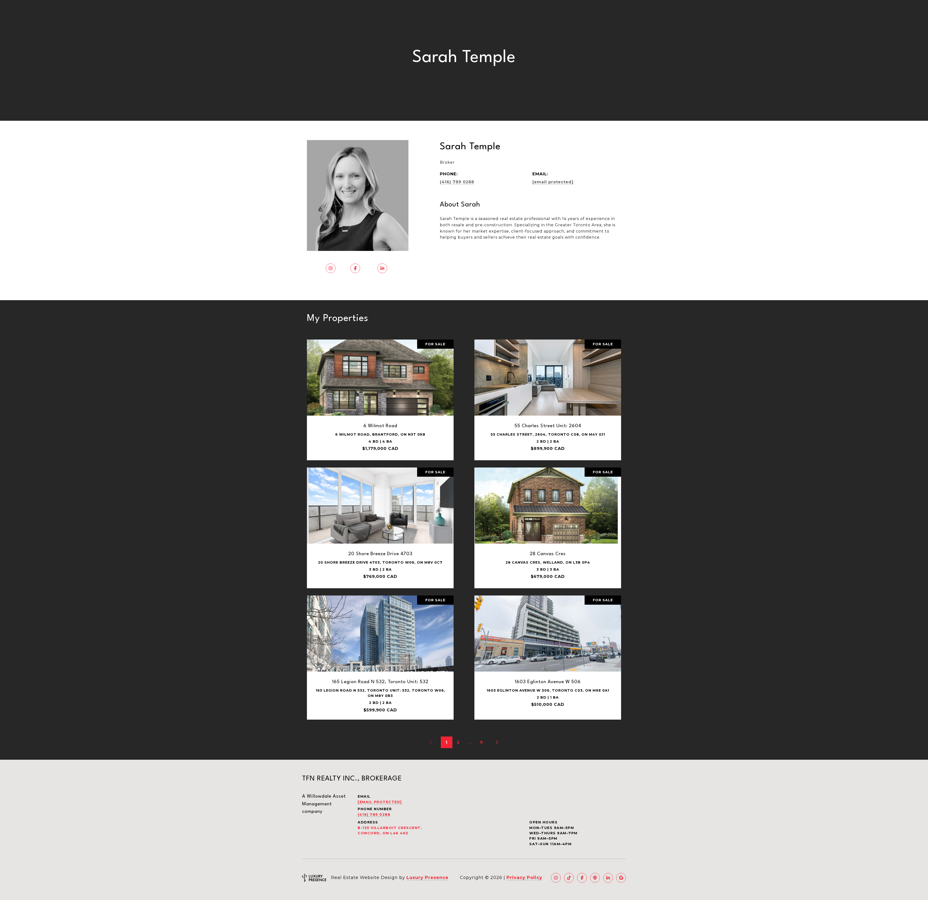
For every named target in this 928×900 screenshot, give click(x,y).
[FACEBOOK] (582, 878)
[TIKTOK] (569, 878)
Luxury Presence (427, 877)
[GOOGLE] (621, 878)
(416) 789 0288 (457, 182)
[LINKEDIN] (608, 878)
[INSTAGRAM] (556, 878)
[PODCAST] (595, 878)
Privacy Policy (524, 877)
